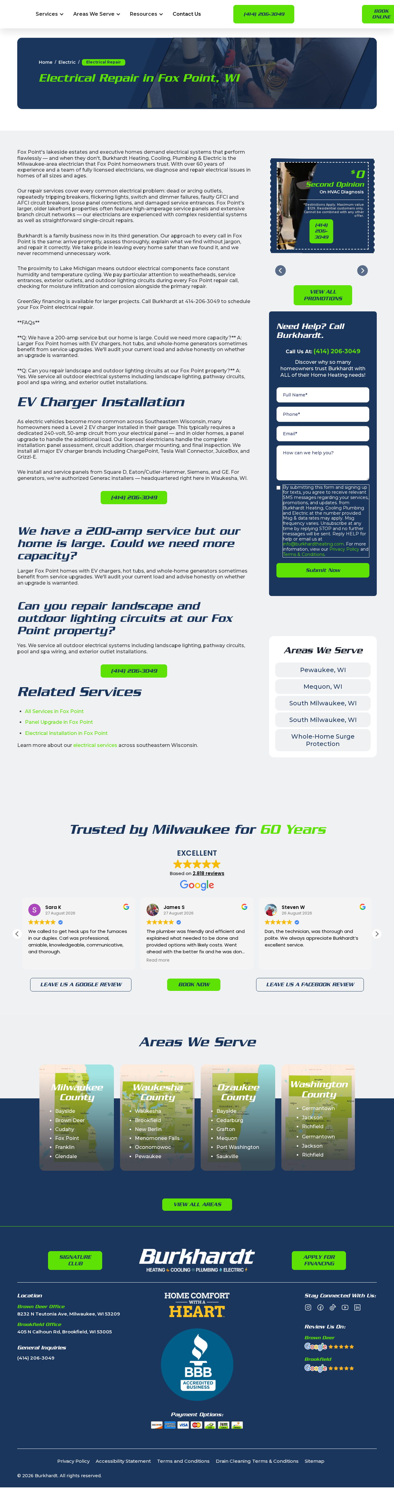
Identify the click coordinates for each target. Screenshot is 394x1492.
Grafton (225, 1129)
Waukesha (148, 1111)
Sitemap (314, 1461)
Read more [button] (158, 960)
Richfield (313, 1126)
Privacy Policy (343, 549)
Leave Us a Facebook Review (310, 984)
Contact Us (187, 14)
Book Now (193, 984)
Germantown (318, 1108)
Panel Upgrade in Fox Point (59, 722)
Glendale (66, 1156)
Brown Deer (70, 1120)
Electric (67, 62)
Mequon (226, 1138)
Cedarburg (229, 1120)
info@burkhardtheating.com (313, 544)
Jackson (312, 1118)
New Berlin (148, 1129)
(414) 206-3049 (263, 14)
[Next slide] (362, 270)
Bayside (65, 1111)
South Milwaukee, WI (323, 703)
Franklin (64, 1147)
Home (45, 62)
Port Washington (237, 1147)
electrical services (95, 745)
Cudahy (64, 1129)
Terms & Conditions (303, 554)
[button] (50, 14)
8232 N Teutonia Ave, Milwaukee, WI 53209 (68, 1314)
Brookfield (148, 1120)
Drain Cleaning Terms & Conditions (257, 1461)
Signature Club (75, 1260)
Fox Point (67, 1138)
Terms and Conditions (183, 1461)
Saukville (227, 1156)
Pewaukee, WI (323, 670)
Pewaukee (148, 1156)
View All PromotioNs (323, 295)
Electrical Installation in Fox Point (66, 733)
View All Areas (197, 1204)
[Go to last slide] (280, 270)
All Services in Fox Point (54, 711)
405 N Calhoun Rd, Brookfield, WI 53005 (64, 1332)
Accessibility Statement (123, 1461)
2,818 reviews (208, 873)
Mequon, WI (323, 686)
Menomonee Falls (157, 1138)
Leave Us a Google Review (80, 984)
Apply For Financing (319, 1260)
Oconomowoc (153, 1147)
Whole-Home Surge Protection (323, 740)
